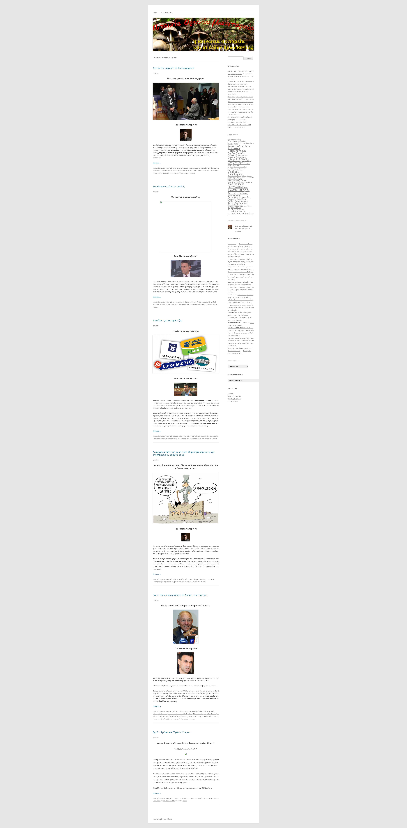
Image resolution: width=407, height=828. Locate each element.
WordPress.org (233, 401)
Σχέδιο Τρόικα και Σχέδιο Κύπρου (171, 732)
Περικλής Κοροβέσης (237, 199)
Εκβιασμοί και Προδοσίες (194, 711)
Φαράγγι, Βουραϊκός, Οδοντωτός (238, 76)
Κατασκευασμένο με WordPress (162, 819)
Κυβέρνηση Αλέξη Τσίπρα (193, 171)
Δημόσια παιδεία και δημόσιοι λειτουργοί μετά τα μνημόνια (243, 228)
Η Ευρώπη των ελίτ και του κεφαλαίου (172, 171)
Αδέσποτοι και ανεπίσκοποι (182, 168)
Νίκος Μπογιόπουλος (237, 180)
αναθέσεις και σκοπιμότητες (200, 168)
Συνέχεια (157, 163)
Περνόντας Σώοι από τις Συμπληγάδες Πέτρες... (201, 714)
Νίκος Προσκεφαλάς (234, 182)
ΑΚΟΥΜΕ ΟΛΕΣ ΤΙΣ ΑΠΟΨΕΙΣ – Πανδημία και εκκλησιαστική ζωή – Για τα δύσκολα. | (241, 330)
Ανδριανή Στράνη (233, 144)
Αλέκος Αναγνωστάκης (234, 139)
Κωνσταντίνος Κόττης (235, 176)
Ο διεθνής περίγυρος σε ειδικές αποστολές (171, 714)
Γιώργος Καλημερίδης (234, 161)
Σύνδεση (230, 394)
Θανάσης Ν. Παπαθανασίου (235, 172)
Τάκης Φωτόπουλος (238, 203)
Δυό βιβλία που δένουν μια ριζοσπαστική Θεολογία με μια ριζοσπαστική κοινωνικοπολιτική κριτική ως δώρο (241, 89)
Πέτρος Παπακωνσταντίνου (238, 188)
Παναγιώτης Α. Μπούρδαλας (238, 191)
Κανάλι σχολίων (234, 399)
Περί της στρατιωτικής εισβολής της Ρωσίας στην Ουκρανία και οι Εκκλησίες (241, 261)
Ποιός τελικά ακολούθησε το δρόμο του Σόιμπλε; (180, 595)
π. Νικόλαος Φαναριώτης (241, 213)
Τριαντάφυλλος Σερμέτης (235, 205)
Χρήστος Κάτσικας (234, 208)
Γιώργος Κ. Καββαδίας (238, 159)
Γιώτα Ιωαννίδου (245, 164)
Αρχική (155, 12)
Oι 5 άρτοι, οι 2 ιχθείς (179, 302)
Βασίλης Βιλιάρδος (236, 153)
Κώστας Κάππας (247, 176)
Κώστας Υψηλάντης (234, 177)
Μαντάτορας (232, 244)
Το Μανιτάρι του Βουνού (187, 173)
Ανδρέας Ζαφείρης (246, 143)
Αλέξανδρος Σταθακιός (237, 141)
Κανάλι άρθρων (234, 396)
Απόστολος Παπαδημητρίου (237, 149)
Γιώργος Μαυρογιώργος (236, 162)
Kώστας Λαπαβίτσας (179, 304)
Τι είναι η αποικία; (167, 12)
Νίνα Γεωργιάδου (246, 182)
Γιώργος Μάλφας (246, 161)
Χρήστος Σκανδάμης (236, 209)
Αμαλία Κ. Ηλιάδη (233, 143)
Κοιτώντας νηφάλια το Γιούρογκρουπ (173, 67)
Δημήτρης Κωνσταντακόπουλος (237, 167)
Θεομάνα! (231, 122)
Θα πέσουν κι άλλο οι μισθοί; (169, 186)
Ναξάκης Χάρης (236, 183)
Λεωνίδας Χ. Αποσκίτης (235, 179)
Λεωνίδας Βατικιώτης (247, 177)
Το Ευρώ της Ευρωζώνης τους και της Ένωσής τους (184, 716)
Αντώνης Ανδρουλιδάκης (239, 146)
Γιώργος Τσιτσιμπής (234, 164)
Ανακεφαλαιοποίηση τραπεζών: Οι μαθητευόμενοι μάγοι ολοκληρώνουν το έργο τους (184, 453)
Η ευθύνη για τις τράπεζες (167, 320)
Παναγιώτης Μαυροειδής (239, 197)
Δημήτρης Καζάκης (233, 165)
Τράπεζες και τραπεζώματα (198, 579)
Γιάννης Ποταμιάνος (238, 155)
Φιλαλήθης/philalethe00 (235, 206)
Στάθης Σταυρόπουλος (238, 201)
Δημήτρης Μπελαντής (235, 170)
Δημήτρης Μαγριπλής (236, 168)
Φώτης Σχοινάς (247, 206)
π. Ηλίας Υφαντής (236, 211)
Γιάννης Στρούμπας (237, 157)
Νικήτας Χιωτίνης (236, 186)
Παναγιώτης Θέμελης (234, 195)
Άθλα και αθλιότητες (179, 436)
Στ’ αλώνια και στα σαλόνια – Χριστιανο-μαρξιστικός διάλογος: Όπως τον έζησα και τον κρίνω (240, 104)
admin (185, 801)
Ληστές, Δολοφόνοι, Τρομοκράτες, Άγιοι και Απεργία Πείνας (241, 276)
